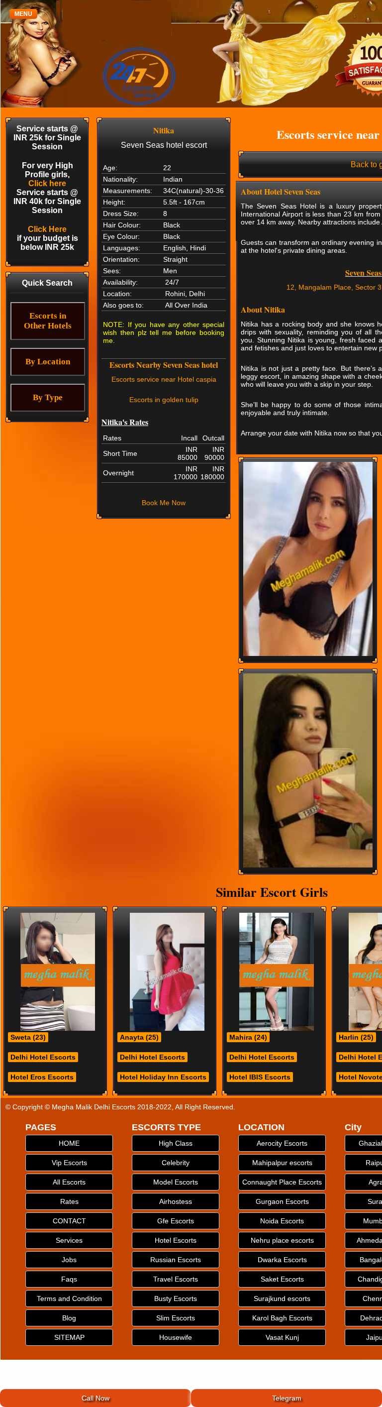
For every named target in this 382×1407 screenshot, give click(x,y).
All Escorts (69, 1182)
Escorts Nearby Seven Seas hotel (163, 364)
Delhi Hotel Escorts (43, 1057)
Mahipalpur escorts (282, 1163)
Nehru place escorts (282, 1240)
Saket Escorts (282, 1279)
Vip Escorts (69, 1163)
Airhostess (175, 1201)
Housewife (175, 1337)
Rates (69, 1201)
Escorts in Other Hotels (48, 320)
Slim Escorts (175, 1318)
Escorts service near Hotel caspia (163, 379)
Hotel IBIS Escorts (259, 1077)
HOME (69, 1143)
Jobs (69, 1260)
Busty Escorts (175, 1298)
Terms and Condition (69, 1298)
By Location (47, 361)
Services (69, 1240)
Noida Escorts (282, 1221)
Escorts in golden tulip (163, 400)
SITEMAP (69, 1337)
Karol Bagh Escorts (282, 1318)
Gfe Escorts (175, 1221)
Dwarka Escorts (282, 1260)
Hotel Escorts (175, 1240)
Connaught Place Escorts (282, 1182)
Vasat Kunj (282, 1337)
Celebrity (176, 1163)
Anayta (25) (139, 1037)
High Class (175, 1143)
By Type (48, 397)
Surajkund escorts (282, 1298)
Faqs (69, 1279)
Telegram (286, 1398)
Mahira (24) (248, 1037)
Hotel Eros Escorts (42, 1077)
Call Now (95, 1398)
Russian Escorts (175, 1260)
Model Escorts (175, 1182)
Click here (47, 183)
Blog (69, 1318)
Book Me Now (164, 503)
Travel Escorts (175, 1279)
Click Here (47, 229)
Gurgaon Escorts (282, 1201)
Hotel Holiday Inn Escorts (163, 1077)
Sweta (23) (28, 1037)
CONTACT (69, 1221)
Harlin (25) (356, 1037)
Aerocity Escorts (282, 1143)
